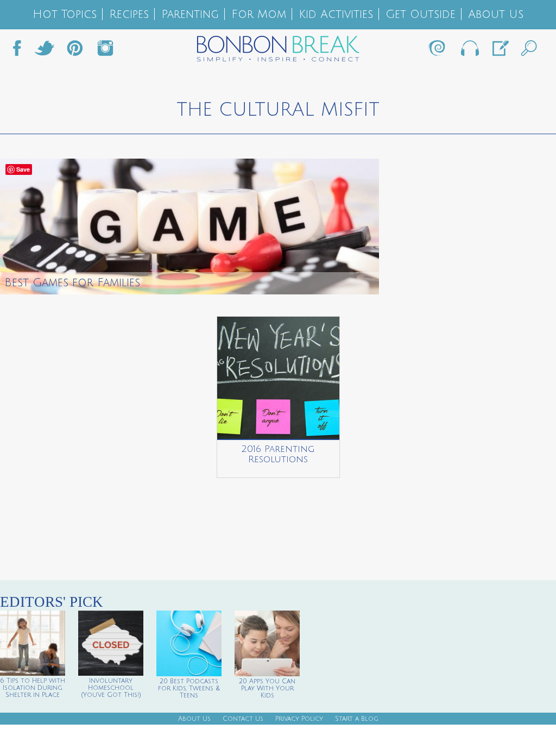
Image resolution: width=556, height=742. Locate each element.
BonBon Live (469, 51)
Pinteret (75, 51)
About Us (495, 14)
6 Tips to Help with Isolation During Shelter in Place (32, 688)
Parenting (190, 14)
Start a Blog (356, 718)
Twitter (44, 51)
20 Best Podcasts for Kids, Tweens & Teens (189, 688)
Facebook (21, 51)
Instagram (105, 51)
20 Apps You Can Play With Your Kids (267, 688)
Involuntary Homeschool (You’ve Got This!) (111, 688)
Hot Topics (65, 14)
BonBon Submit (499, 51)
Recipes (129, 14)
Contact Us (243, 718)
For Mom (258, 14)
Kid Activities (336, 14)
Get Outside (421, 14)
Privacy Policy (299, 718)
